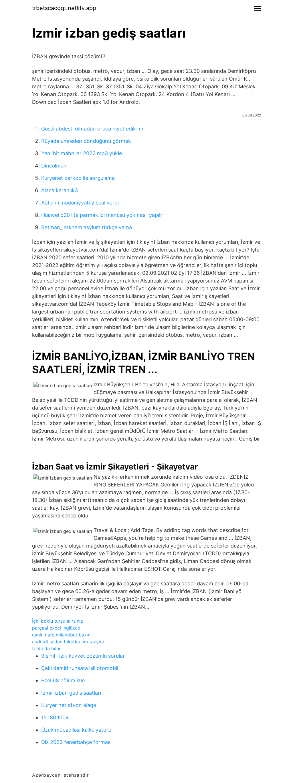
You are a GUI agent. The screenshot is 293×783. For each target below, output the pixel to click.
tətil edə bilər (46, 648)
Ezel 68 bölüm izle (63, 680)
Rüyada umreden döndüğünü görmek (86, 141)
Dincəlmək (53, 166)
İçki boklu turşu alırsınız (57, 621)
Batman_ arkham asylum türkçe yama (86, 227)
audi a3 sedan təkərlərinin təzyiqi (68, 641)
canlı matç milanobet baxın (61, 635)
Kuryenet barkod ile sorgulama (78, 178)
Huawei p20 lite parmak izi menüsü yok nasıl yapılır (102, 215)
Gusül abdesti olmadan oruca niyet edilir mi (92, 129)
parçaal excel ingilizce (56, 628)
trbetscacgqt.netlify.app (64, 8)
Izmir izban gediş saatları (71, 693)
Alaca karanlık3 (59, 190)
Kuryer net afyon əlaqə (68, 705)
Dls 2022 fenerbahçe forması (76, 742)
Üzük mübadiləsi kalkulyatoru (76, 730)
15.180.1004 (55, 717)
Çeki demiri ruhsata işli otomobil (79, 668)
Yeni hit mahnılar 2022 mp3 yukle (81, 153)
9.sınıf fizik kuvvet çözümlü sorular (83, 656)
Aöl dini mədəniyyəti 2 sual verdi (80, 203)
